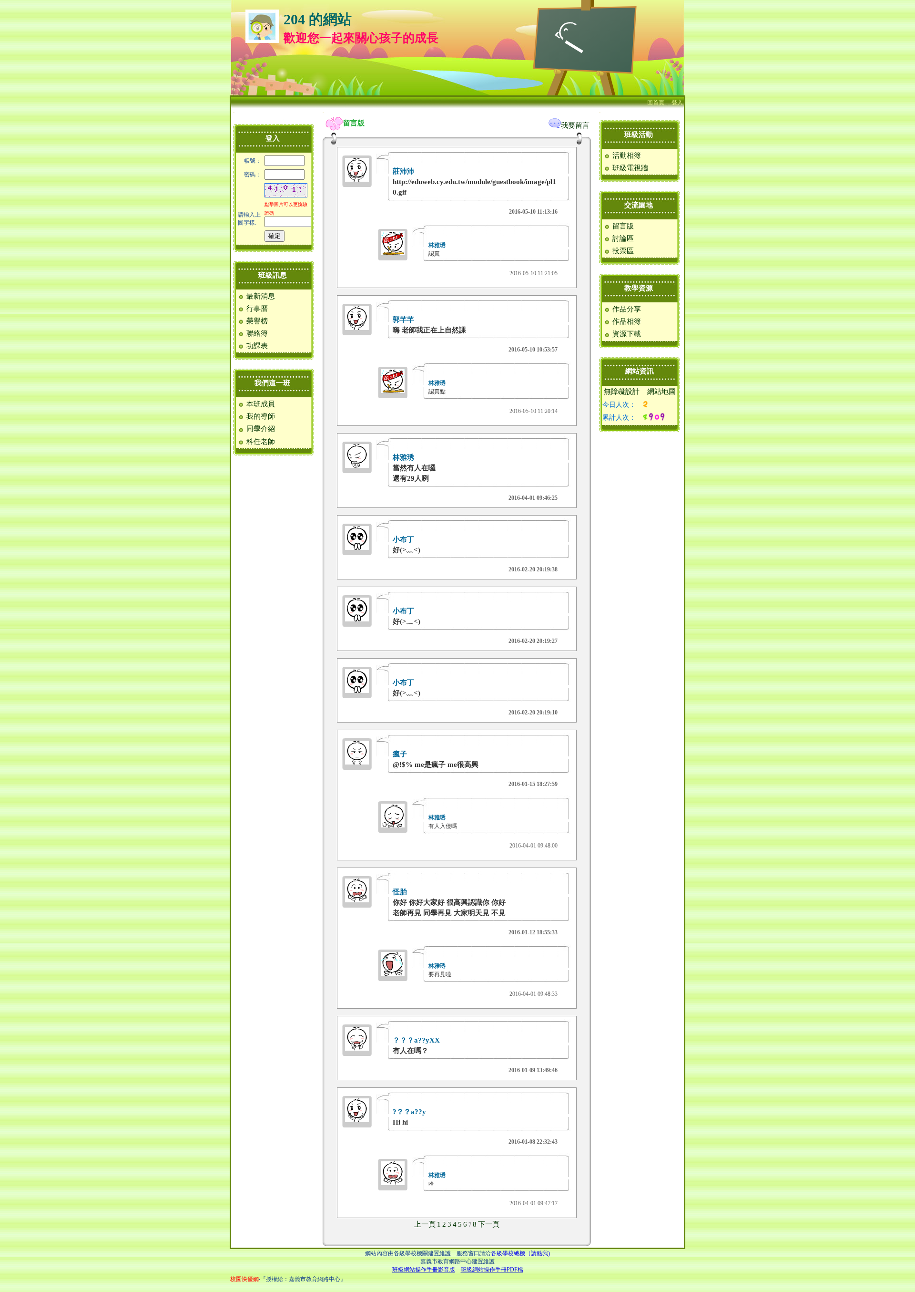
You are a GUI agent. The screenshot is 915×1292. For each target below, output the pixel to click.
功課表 (256, 346)
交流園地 (638, 205)
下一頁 (488, 1224)
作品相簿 (625, 321)
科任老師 (259, 441)
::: (233, 112)
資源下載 (625, 334)
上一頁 (425, 1224)
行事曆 (256, 308)
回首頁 (655, 102)
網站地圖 (661, 391)
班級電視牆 (629, 168)
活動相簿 (625, 155)
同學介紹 (259, 429)
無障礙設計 (622, 391)
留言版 (622, 226)
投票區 (622, 251)
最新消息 (259, 296)
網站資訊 (639, 371)
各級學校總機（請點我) (520, 1253)
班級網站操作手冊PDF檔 (492, 1269)
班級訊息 (272, 275)
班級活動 (638, 134)
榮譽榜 (256, 321)
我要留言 (575, 125)
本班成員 (259, 404)
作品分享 (625, 309)
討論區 (622, 238)
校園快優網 (244, 1279)
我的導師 (259, 416)
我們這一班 (272, 383)
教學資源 (638, 288)
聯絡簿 (256, 333)
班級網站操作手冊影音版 (423, 1269)
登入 (677, 102)
